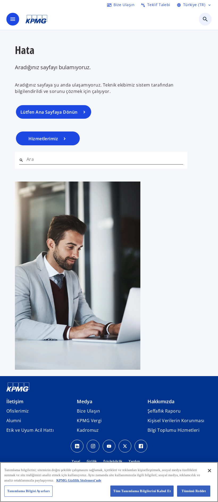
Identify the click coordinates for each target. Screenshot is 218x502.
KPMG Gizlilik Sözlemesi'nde (78, 480)
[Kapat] (209, 470)
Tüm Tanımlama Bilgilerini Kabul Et (142, 491)
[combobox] (105, 159)
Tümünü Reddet (194, 491)
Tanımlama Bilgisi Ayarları (28, 491)
